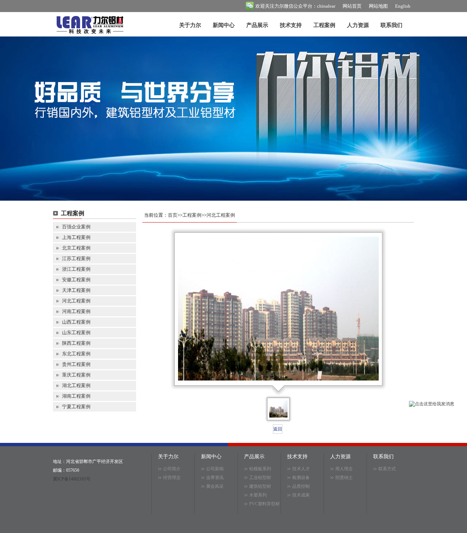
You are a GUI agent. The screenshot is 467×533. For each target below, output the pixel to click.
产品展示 (257, 25)
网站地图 (378, 6)
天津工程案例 (76, 290)
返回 (277, 429)
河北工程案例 (76, 301)
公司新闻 (215, 468)
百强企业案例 (76, 226)
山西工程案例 (76, 322)
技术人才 (301, 468)
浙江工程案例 (76, 269)
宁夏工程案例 (76, 406)
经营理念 (172, 477)
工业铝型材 (260, 477)
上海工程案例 (76, 237)
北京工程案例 (76, 248)
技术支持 (291, 25)
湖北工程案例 (76, 385)
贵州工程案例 (76, 364)
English (402, 6)
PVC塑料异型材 (264, 503)
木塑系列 (258, 495)
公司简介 (172, 468)
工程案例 (324, 25)
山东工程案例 (76, 332)
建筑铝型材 (260, 486)
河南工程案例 (76, 311)
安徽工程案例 (76, 279)
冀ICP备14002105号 (71, 479)
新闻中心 (224, 25)
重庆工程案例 (76, 375)
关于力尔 (190, 25)
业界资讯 (215, 477)
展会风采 (215, 486)
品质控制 (301, 486)
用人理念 (344, 468)
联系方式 (387, 468)
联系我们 (391, 25)
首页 (172, 215)
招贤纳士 (344, 477)
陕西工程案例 (76, 343)
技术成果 (301, 495)
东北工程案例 (76, 353)
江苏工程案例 (76, 258)
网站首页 (352, 6)
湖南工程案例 (76, 396)
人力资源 (358, 25)
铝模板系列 (260, 468)
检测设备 (301, 477)
